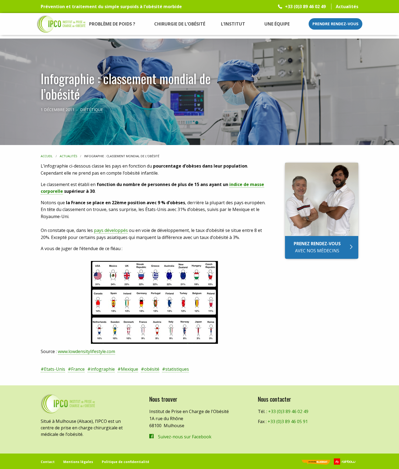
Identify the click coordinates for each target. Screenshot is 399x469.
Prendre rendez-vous (335, 23)
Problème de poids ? (112, 24)
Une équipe (277, 24)
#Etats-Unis (53, 369)
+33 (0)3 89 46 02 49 (305, 7)
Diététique (91, 109)
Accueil (47, 156)
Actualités (347, 7)
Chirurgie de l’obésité (179, 24)
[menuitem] (112, 24)
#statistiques (175, 369)
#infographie (101, 369)
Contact (48, 461)
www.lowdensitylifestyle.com (86, 351)
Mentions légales (78, 461)
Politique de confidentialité (125, 461)
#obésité (150, 369)
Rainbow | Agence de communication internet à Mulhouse (345, 461)
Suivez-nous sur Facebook (184, 437)
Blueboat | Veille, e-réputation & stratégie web (315, 463)
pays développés (111, 230)
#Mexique (128, 369)
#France (76, 369)
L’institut (233, 24)
